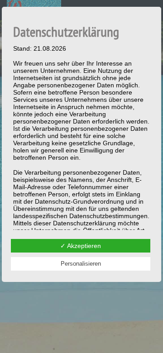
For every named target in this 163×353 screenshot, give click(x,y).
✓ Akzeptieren (80, 245)
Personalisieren (81, 263)
